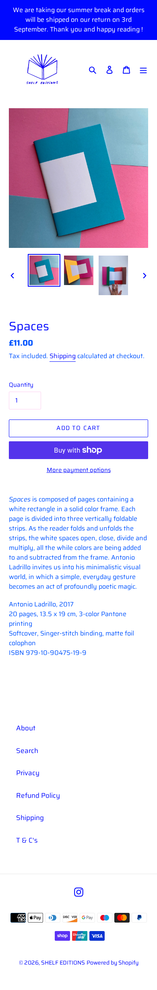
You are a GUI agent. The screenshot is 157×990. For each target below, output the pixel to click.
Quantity (21, 385)
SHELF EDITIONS (63, 962)
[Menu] (143, 69)
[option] (44, 270)
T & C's (26, 840)
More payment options (79, 470)
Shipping (63, 356)
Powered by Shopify (112, 962)
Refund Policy (38, 795)
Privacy (27, 773)
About (25, 728)
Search (27, 750)
